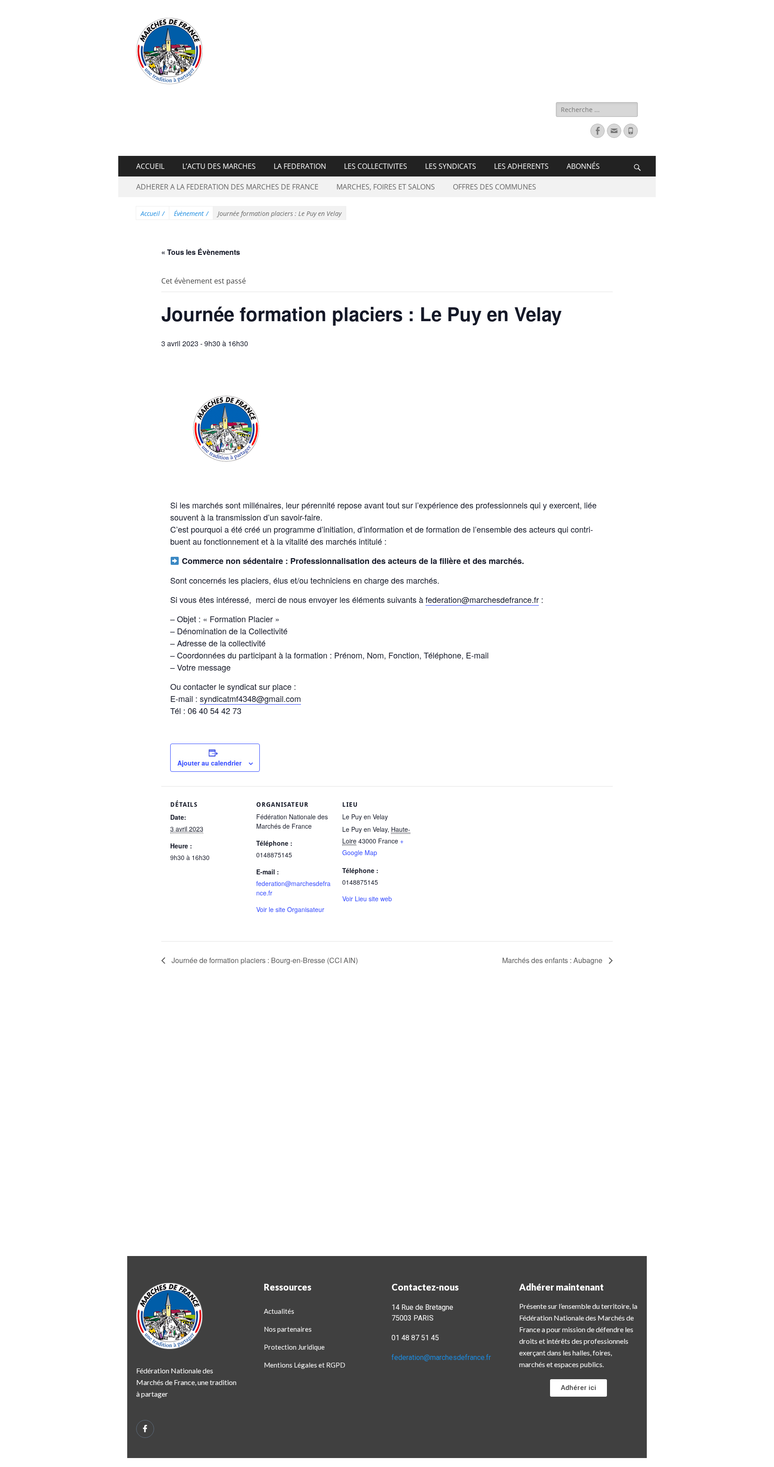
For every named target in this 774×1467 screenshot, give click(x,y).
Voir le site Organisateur (290, 909)
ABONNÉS (583, 166)
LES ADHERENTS (521, 166)
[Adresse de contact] (614, 131)
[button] (578, 1388)
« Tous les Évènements (200, 252)
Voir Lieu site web (367, 898)
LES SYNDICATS (450, 166)
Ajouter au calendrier (209, 762)
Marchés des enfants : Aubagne (553, 960)
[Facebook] (597, 131)
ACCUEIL (150, 166)
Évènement (191, 213)
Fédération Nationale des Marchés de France (391, 29)
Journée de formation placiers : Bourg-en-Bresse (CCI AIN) (264, 960)
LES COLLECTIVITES (375, 166)
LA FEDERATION (300, 166)
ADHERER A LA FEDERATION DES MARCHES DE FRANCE (227, 187)
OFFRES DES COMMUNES (494, 187)
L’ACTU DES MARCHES (219, 166)
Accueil (152, 213)
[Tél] (631, 131)
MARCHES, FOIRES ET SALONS (385, 187)
